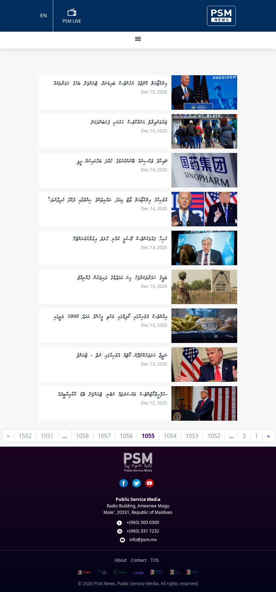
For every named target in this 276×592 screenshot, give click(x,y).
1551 (47, 436)
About (120, 560)
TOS (155, 560)
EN (43, 15)
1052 (213, 436)
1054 (170, 436)
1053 (191, 436)
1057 (104, 436)
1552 (25, 436)
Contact (138, 560)
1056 (126, 436)
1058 (82, 436)
